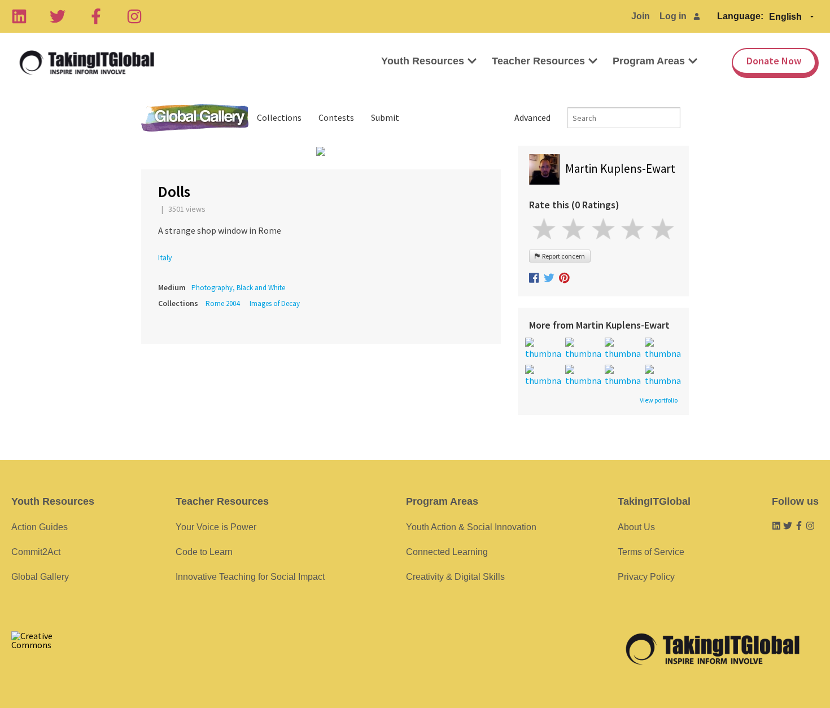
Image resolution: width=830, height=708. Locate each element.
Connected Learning (447, 552)
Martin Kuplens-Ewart (620, 168)
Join (640, 16)
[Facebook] (96, 16)
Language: (740, 16)
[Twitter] (57, 16)
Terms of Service (651, 552)
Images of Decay (275, 303)
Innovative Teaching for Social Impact (250, 577)
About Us (636, 527)
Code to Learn (204, 552)
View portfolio (659, 400)
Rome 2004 (222, 303)
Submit (385, 117)
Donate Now (773, 60)
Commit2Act (35, 552)
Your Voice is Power (216, 527)
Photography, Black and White (238, 287)
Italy (165, 257)
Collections (279, 117)
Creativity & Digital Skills (455, 577)
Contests (336, 117)
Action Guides (39, 527)
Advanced (532, 117)
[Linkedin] (19, 16)
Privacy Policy (646, 577)
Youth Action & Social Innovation (471, 527)
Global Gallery (194, 118)
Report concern (562, 256)
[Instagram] (134, 16)
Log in (673, 16)
